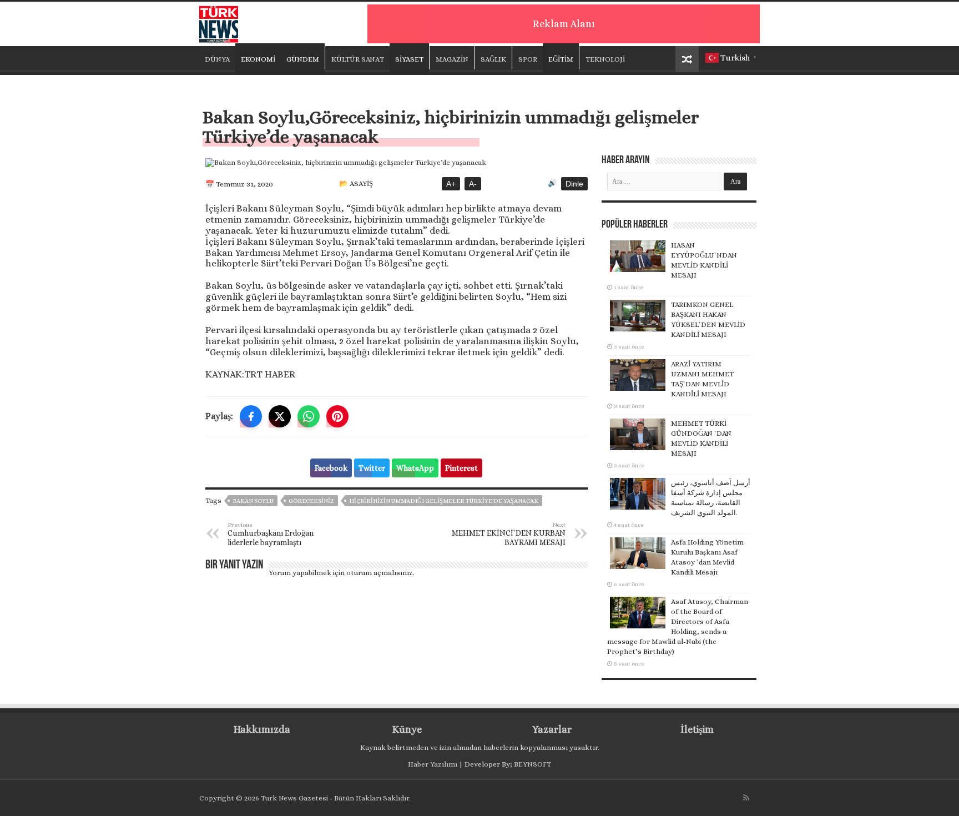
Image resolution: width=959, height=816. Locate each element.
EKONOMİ (258, 59)
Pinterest (461, 468)
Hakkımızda (262, 729)
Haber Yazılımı (432, 764)
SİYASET (409, 59)
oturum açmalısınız (379, 572)
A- (473, 183)
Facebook (331, 468)
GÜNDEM (302, 59)
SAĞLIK (493, 59)
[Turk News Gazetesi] (218, 21)
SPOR (527, 59)
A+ (451, 183)
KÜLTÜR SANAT (357, 59)
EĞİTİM (560, 59)
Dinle (574, 183)
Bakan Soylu (253, 501)
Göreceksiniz (311, 501)
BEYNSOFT (532, 764)
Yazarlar (552, 729)
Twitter (372, 468)
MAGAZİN (452, 59)
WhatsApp (415, 468)
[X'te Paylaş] (280, 416)
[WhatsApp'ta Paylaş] (308, 416)
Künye (407, 729)
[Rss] (746, 797)
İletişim (697, 729)
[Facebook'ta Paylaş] (251, 416)
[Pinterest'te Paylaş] (337, 416)
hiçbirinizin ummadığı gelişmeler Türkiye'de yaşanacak (443, 501)
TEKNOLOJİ (605, 59)
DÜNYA (217, 59)
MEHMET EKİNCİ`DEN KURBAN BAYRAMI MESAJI (509, 534)
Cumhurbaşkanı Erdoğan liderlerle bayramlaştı (271, 534)
